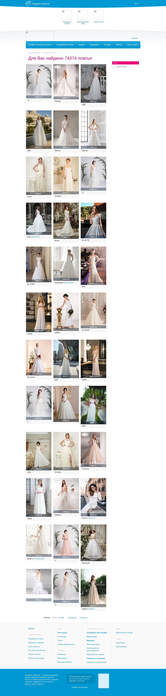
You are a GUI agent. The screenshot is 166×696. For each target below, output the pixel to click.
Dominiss (37, 237)
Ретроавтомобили (64, 662)
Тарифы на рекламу (79, 687)
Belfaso (92, 609)
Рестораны (62, 633)
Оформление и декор (95, 654)
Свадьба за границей (96, 658)
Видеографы (92, 636)
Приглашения (121, 647)
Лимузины (61, 654)
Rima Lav (92, 518)
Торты (59, 640)
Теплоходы (61, 636)
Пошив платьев (34, 654)
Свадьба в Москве (34, 53)
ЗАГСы (31, 629)
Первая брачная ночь (66, 644)
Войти (137, 3)
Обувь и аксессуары (36, 658)
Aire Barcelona (39, 559)
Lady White (70, 282)
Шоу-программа (93, 644)
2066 (62, 617)
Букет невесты (34, 646)
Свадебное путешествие (96, 662)
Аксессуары (120, 643)
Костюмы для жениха (36, 650)
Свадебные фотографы (97, 633)
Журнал (135, 38)
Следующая (83, 617)
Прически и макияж (36, 643)
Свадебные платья (49, 53)
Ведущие (90, 640)
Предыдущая (72, 617)
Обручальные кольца (124, 633)
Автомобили (62, 658)
